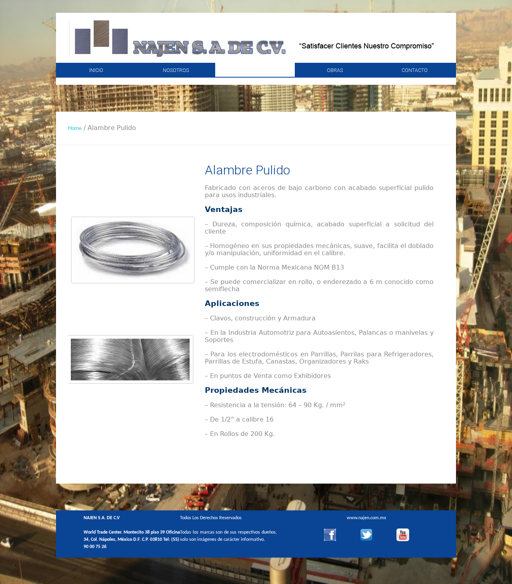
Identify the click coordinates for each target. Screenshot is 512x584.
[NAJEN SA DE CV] (256, 41)
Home (75, 128)
